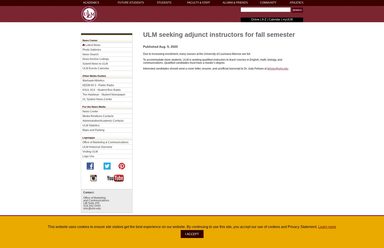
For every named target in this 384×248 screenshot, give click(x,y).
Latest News (93, 45)
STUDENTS (164, 2)
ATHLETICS (296, 2)
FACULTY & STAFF (198, 2)
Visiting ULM (90, 151)
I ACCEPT (192, 234)
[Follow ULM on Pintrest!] (122, 168)
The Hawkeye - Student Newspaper (103, 94)
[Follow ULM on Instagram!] (93, 180)
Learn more (327, 227)
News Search (90, 54)
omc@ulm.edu (92, 208)
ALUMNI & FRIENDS (235, 2)
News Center (90, 111)
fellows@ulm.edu (277, 68)
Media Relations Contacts (98, 116)
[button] (297, 10)
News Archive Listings (95, 59)
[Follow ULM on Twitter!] (107, 168)
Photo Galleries (91, 49)
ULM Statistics (91, 125)
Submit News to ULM (95, 63)
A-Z (264, 19)
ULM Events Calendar (95, 68)
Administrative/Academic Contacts (103, 120)
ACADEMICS (91, 2)
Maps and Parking (93, 130)
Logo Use (88, 156)
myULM (288, 19)
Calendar (274, 19)
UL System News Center (97, 99)
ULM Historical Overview (97, 146)
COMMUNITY (268, 2)
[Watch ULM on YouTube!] (115, 180)
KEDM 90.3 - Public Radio (98, 85)
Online (255, 19)
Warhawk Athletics (93, 80)
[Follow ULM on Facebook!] (90, 168)
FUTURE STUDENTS (131, 2)
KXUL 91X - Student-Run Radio (101, 89)
